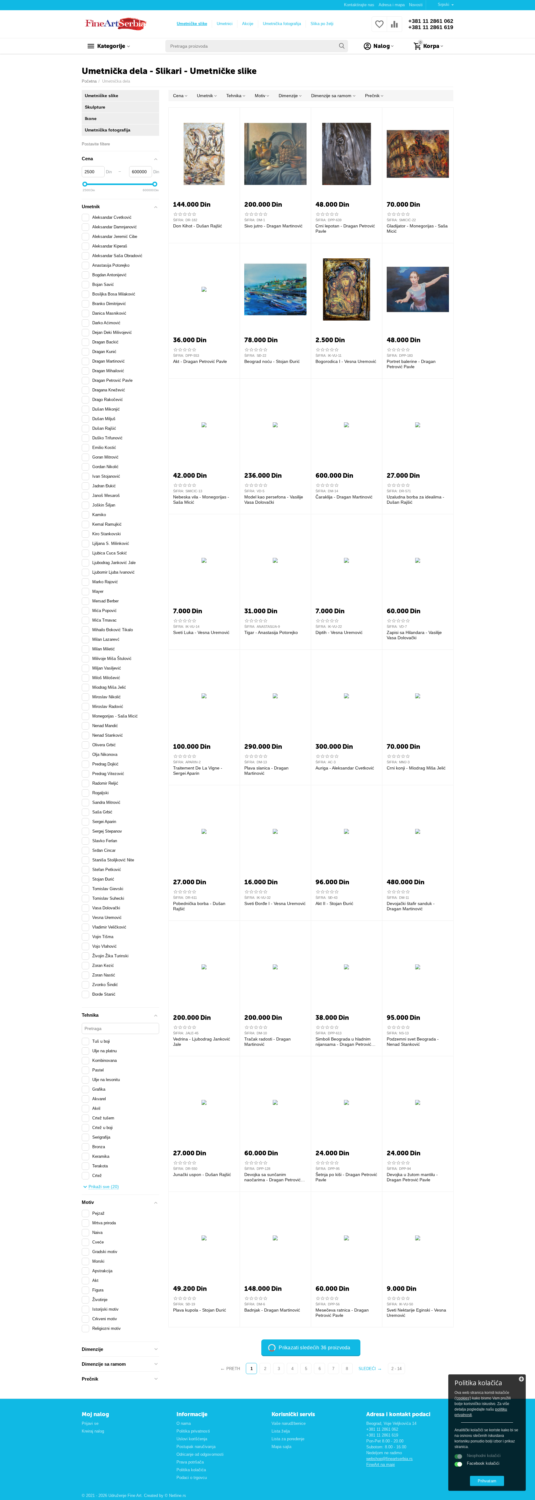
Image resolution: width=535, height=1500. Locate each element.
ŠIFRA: (178, 220)
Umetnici (225, 23)
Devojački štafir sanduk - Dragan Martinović (411, 906)
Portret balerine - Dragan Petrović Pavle (411, 364)
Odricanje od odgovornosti (199, 1454)
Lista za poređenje (288, 1439)
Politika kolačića (191, 1470)
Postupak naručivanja (195, 1446)
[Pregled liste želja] (379, 27)
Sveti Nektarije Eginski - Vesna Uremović (416, 1313)
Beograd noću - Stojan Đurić (272, 361)
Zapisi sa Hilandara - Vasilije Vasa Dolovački (414, 635)
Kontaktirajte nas (359, 4)
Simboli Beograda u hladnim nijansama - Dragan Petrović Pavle (343, 1042)
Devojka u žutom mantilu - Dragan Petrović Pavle (412, 1177)
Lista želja (281, 1431)
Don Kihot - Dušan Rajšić (197, 225)
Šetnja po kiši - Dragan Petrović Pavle (346, 1177)
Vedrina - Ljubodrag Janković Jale (201, 1042)
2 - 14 (396, 1368)
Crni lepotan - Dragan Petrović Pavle (345, 228)
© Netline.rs (175, 1495)
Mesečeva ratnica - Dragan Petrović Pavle (342, 1313)
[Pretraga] (342, 46)
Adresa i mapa (392, 4)
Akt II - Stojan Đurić (334, 903)
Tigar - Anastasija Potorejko (271, 632)
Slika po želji (322, 23)
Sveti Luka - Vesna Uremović (201, 632)
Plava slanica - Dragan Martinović (266, 770)
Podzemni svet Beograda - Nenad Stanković (413, 1042)
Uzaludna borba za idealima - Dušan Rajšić (415, 499)
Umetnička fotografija (282, 23)
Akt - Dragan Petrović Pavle (200, 361)
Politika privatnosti (193, 1431)
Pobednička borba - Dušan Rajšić (199, 906)
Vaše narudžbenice (289, 1423)
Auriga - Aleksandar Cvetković (344, 767)
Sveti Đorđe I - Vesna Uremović (275, 903)
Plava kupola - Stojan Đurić (199, 1310)
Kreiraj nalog (93, 1431)
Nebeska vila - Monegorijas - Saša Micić (201, 499)
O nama (183, 1423)
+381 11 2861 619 (430, 27)
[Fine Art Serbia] (115, 23)
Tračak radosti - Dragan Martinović (267, 1042)
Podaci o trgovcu (191, 1477)
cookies (462, 1398)
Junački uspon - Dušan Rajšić (202, 1174)
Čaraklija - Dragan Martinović (343, 496)
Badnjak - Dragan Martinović (272, 1310)
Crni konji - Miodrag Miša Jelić (416, 767)
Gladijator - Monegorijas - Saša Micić (417, 228)
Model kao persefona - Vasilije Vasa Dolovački (273, 499)
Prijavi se (90, 1423)
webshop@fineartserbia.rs (389, 1458)
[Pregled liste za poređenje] (394, 27)
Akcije (247, 23)
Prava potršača (190, 1462)
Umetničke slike (192, 23)
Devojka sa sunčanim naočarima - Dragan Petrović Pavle (272, 1177)
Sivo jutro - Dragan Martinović (273, 225)
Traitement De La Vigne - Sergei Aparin (197, 770)
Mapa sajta (281, 1446)
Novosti (416, 4)
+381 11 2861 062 (430, 21)
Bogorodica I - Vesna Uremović (345, 361)
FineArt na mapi (380, 1464)
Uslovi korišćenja (191, 1439)
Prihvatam (487, 1481)
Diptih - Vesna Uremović (339, 632)
